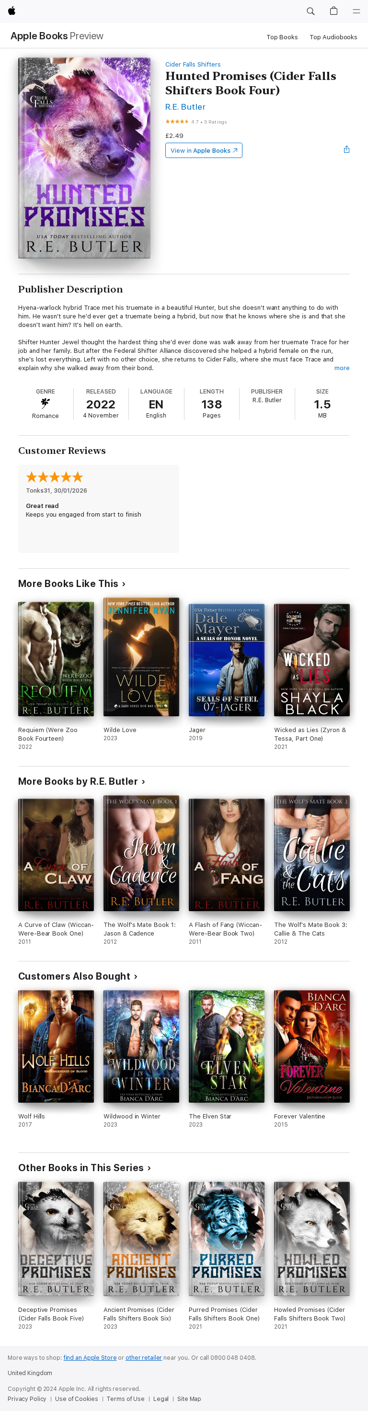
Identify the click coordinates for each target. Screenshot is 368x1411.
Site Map (189, 1399)
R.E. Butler (185, 107)
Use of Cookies (76, 1399)
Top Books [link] (282, 37)
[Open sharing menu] (347, 150)
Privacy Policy (27, 1399)
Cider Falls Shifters (193, 64)
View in (200, 150)
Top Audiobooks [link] (333, 37)
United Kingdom (30, 1373)
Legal (161, 1399)
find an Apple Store (90, 1358)
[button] (310, 11)
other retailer (144, 1358)
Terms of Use (125, 1399)
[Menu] (356, 11)
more (342, 368)
